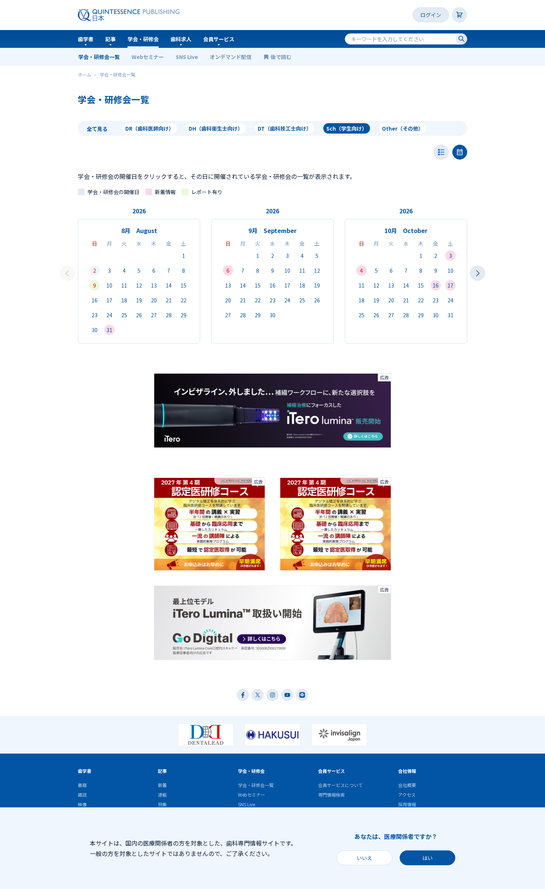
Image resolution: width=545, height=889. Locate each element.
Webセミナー (148, 56)
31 (109, 330)
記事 (110, 39)
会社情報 (407, 771)
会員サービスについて (340, 785)
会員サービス (218, 39)
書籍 (82, 785)
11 (124, 285)
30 (95, 330)
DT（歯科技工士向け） (284, 128)
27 (154, 315)
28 (169, 315)
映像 (82, 804)
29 (183, 315)
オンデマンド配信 (230, 56)
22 (183, 300)
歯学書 (85, 39)
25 (124, 315)
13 (154, 285)
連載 (162, 794)
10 (109, 285)
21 (169, 300)
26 (139, 315)
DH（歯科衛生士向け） (216, 128)
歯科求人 (181, 39)
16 (95, 300)
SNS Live (187, 56)
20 (154, 300)
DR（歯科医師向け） (149, 128)
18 (124, 300)
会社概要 (407, 785)
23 (95, 315)
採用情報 (407, 804)
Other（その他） (402, 128)
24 (109, 315)
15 (183, 285)
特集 (162, 804)
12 (139, 285)
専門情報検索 (331, 794)
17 (109, 300)
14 (169, 285)
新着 (162, 785)
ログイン (430, 15)
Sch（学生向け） (346, 128)
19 (139, 300)
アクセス (407, 794)
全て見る (97, 128)
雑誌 (82, 794)
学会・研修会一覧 (99, 56)
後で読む (282, 56)
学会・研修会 (143, 39)
